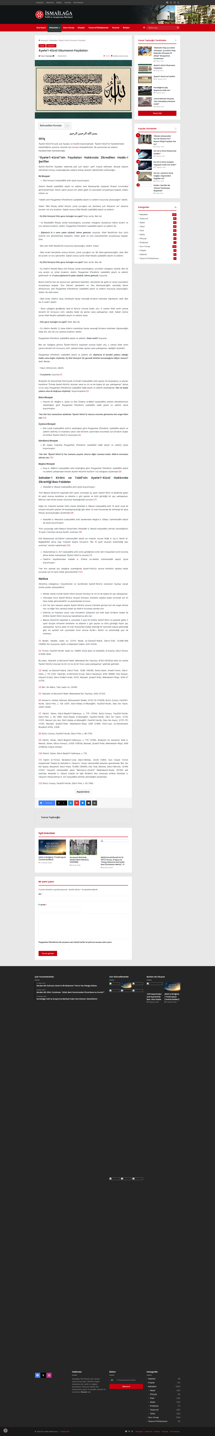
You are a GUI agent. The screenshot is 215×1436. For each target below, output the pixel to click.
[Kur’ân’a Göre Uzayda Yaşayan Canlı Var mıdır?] (145, 165)
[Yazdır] (94, 802)
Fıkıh (142, 230)
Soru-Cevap (68, 27)
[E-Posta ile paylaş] (88, 802)
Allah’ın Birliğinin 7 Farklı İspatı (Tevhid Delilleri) (52, 858)
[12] (80, 572)
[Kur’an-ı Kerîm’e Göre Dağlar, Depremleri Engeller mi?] (145, 176)
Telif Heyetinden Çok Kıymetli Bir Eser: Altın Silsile (154, 997)
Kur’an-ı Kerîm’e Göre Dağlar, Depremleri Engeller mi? (163, 176)
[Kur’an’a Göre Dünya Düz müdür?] (145, 154)
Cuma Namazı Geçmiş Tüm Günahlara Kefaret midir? (164, 101)
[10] (68, 545)
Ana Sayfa (41, 27)
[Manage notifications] (5, 1431)
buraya (75, 147)
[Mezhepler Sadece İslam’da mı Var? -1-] (137, 1082)
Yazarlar (67, 2)
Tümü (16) (157, 113)
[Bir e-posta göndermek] (53, 56)
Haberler (143, 254)
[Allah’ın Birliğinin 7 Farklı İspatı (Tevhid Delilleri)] (52, 847)
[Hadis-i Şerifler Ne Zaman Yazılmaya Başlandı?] (145, 188)
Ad (40, 894)
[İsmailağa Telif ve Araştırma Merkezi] (55, 14)
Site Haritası (78, 2)
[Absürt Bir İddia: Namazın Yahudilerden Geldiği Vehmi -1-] (126, 1271)
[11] (90, 555)
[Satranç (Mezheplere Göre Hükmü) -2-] (137, 985)
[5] (52, 457)
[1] (61, 374)
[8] (72, 513)
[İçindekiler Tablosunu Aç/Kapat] (66, 126)
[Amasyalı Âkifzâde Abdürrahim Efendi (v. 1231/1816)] (83, 847)
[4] (79, 435)
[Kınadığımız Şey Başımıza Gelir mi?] (145, 91)
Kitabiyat (144, 242)
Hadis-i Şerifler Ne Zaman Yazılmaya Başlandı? (162, 188)
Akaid (142, 222)
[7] (95, 499)
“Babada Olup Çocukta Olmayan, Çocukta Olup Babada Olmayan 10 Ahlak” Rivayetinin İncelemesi (165, 53)
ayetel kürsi (83, 792)
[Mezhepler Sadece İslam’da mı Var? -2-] (114, 1271)
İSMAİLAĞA (65, 1432)
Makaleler (53, 27)
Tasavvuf (144, 218)
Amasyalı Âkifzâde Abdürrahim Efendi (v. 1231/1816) (79, 859)
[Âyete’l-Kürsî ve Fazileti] (145, 79)
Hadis (42, 46)
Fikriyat (143, 238)
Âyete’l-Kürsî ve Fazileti (164, 76)
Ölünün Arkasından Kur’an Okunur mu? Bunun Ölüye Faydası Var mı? (165, 140)
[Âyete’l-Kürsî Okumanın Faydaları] (145, 68)
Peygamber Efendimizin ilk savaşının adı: (75, 942)
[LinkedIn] (70, 802)
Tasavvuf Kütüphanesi (98, 27)
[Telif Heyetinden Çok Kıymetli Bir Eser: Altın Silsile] (114, 985)
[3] (45, 418)
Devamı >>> (86, 1392)
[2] (87, 391)
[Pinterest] (76, 802)
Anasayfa (40, 2)
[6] (120, 471)
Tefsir (142, 226)
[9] (80, 532)
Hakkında (50, 2)
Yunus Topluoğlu (46, 56)
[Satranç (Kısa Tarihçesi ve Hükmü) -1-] (114, 992)
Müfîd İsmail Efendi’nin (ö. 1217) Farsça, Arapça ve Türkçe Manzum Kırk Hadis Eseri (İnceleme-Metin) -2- (113, 861)
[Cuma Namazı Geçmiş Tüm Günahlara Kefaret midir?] (145, 102)
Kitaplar (81, 27)
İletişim (59, 2)
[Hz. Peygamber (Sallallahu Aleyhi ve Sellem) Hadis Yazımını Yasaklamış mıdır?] (137, 1180)
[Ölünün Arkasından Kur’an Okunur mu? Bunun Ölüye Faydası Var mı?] (145, 139)
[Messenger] (82, 802)
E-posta (43, 905)
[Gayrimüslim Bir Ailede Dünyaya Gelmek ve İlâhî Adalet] (126, 992)
